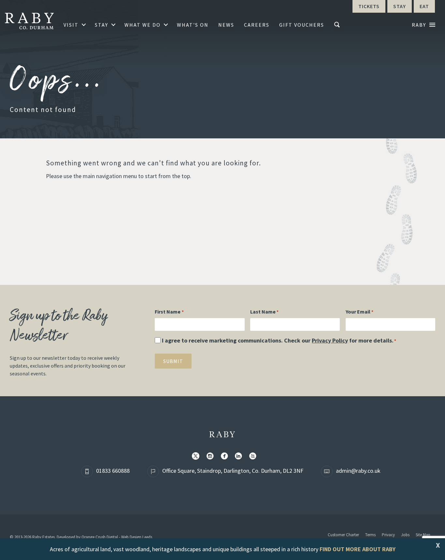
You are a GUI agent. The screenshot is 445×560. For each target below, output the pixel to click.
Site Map (423, 535)
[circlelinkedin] (240, 456)
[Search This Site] (338, 24)
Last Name (264, 311)
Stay (101, 24)
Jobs (405, 535)
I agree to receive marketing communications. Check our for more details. (279, 340)
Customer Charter (343, 535)
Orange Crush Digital (99, 537)
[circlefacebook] (226, 456)
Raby (222, 435)
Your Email (359, 311)
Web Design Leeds (136, 537)
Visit (71, 24)
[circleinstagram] (211, 456)
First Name (169, 311)
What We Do (142, 24)
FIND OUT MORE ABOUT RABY (357, 549)
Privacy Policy (330, 340)
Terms (370, 535)
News (226, 24)
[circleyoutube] (254, 456)
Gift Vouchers (301, 24)
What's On (192, 24)
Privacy (388, 535)
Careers (256, 24)
